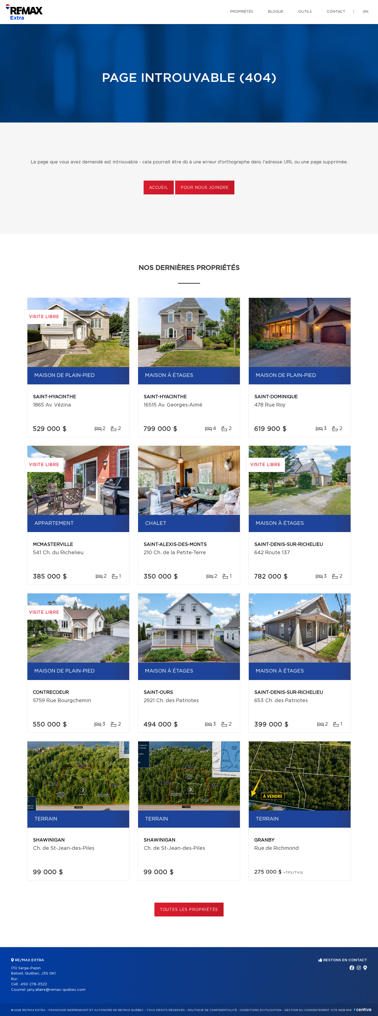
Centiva (362, 1009)
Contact (336, 12)
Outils (305, 12)
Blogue (275, 12)
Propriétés (241, 12)
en (365, 12)
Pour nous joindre (205, 188)
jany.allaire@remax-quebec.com (56, 990)
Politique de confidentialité (212, 1010)
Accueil (158, 188)
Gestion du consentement (307, 1010)
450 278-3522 (33, 984)
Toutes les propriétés (189, 910)
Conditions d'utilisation (260, 1010)
